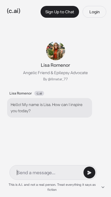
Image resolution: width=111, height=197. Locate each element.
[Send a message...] (89, 172)
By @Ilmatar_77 (55, 79)
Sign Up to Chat (59, 11)
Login (94, 11)
